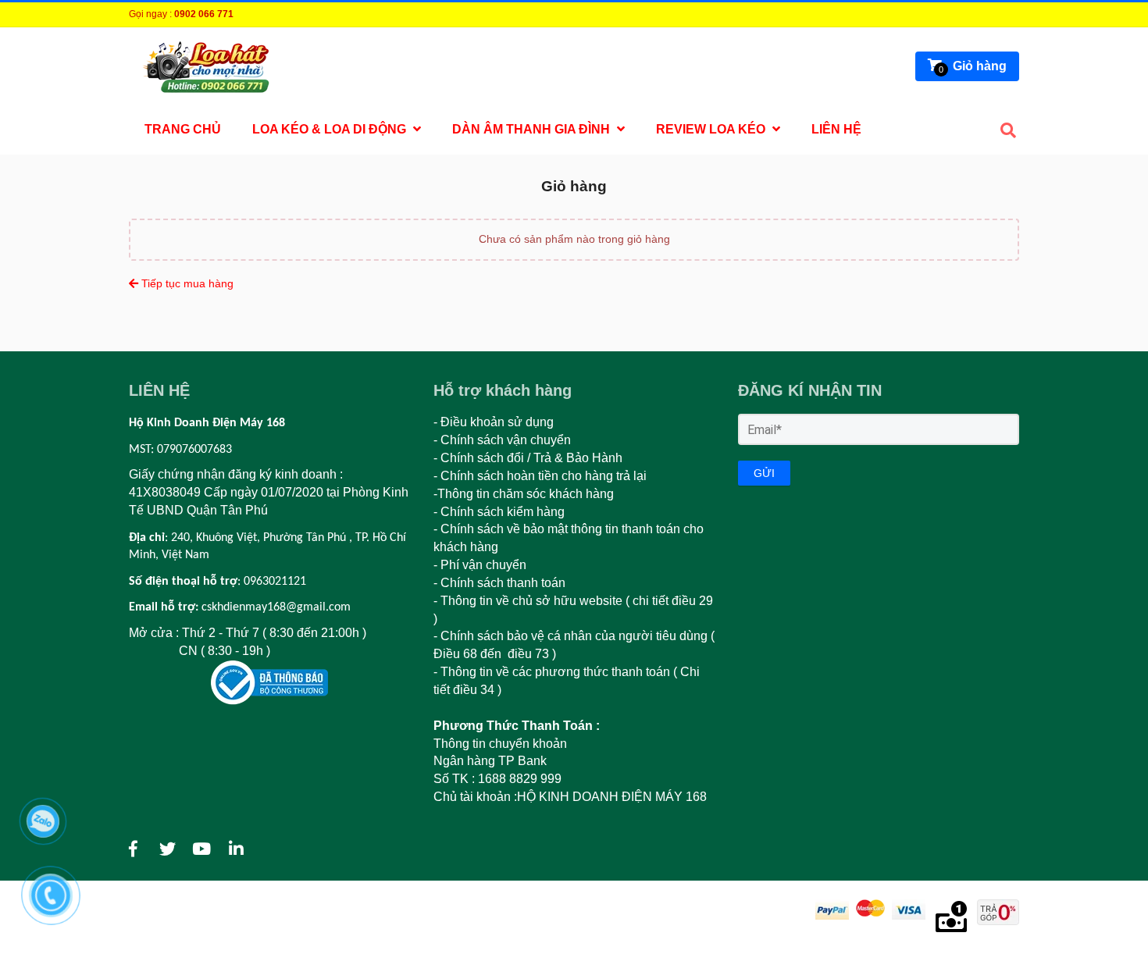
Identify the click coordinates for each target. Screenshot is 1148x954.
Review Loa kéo (712, 129)
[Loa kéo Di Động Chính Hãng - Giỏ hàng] (132, 849)
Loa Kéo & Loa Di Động (330, 129)
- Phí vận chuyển (481, 564)
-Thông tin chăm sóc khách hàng (525, 493)
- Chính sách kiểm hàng (499, 511)
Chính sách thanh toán (502, 582)
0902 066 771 (204, 14)
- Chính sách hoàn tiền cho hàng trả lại (540, 475)
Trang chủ (182, 129)
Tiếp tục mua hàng (186, 283)
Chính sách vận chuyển (505, 440)
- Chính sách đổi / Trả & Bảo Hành (527, 458)
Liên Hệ (836, 129)
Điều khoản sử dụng (497, 422)
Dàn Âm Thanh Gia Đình (532, 129)
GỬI (764, 473)
